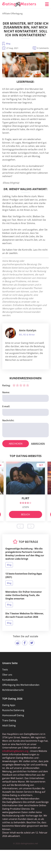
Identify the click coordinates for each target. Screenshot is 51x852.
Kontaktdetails (10, 679)
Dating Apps (8, 705)
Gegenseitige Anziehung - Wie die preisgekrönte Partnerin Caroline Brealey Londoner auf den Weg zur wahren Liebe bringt (24, 553)
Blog (8, 43)
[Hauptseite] (19, 4)
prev (20, 526)
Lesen (25, 507)
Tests (5, 669)
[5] (27, 385)
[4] (24, 385)
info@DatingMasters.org (15, 751)
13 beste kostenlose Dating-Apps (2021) (23, 575)
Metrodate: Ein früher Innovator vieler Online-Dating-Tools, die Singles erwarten (23, 595)
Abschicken (15, 443)
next (31, 526)
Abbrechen (38, 443)
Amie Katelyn (27, 330)
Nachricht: (8, 420)
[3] (20, 385)
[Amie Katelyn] (10, 333)
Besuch (25, 514)
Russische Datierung (13, 710)
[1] (14, 385)
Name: (6, 392)
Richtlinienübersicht (13, 690)
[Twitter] (31, 642)
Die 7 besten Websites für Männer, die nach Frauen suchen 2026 (24, 615)
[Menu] (47, 4)
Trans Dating (9, 720)
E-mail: (6, 406)
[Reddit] (17, 642)
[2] (17, 385)
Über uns (7, 674)
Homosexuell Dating (13, 715)
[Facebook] (24, 642)
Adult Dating (9, 725)
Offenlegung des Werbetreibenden (20, 684)
